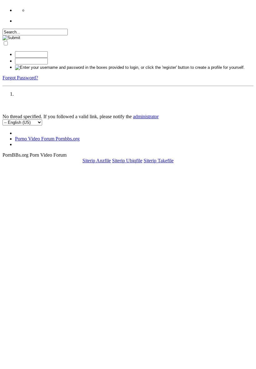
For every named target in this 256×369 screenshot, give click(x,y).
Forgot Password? (20, 77)
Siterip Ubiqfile (127, 160)
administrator (146, 116)
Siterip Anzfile (96, 160)
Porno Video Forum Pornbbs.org (47, 138)
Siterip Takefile (159, 160)
